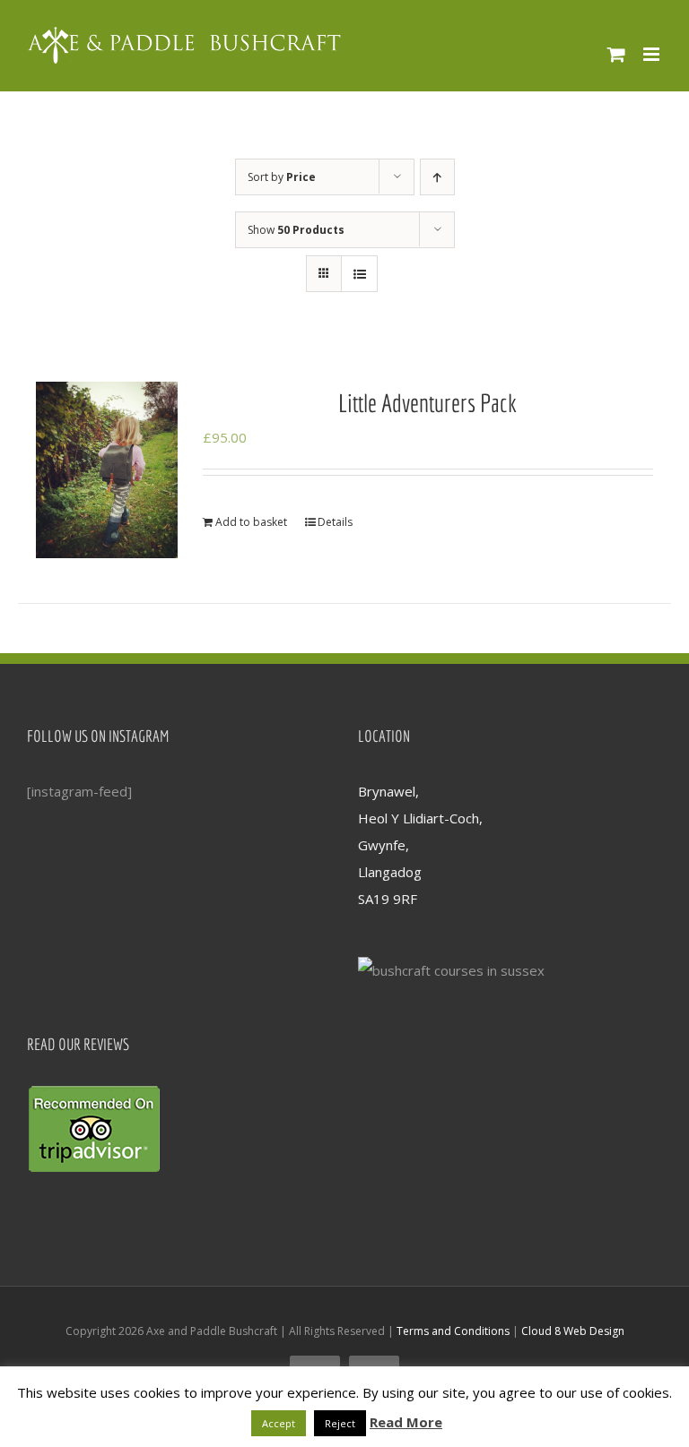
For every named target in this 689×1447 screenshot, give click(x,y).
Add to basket (251, 522)
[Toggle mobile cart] (616, 54)
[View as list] (359, 273)
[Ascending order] (437, 177)
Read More (406, 1422)
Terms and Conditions (453, 1331)
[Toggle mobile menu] (652, 54)
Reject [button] (340, 1423)
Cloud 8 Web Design (572, 1331)
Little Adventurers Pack (427, 403)
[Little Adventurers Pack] (107, 470)
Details (335, 522)
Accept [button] (278, 1423)
